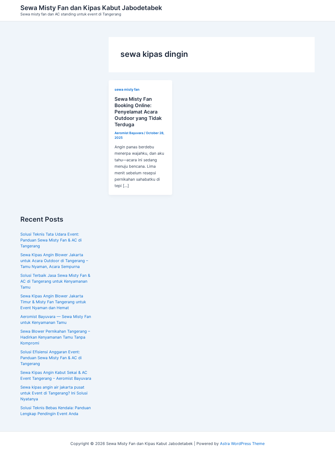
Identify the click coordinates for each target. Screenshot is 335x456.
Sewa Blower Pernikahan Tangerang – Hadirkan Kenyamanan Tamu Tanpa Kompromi (55, 337)
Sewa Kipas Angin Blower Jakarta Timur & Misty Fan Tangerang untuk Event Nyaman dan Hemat (53, 301)
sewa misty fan (127, 89)
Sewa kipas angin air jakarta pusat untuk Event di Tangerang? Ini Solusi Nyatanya (54, 393)
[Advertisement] (57, 126)
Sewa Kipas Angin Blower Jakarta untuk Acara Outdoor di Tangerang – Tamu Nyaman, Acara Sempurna (54, 260)
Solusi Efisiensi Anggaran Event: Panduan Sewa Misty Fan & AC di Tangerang (51, 357)
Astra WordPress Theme (242, 443)
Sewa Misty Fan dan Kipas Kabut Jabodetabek (91, 8)
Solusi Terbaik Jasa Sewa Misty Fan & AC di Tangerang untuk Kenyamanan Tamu (55, 281)
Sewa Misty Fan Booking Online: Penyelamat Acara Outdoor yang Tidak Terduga (138, 111)
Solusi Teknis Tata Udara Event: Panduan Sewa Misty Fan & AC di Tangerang (51, 240)
